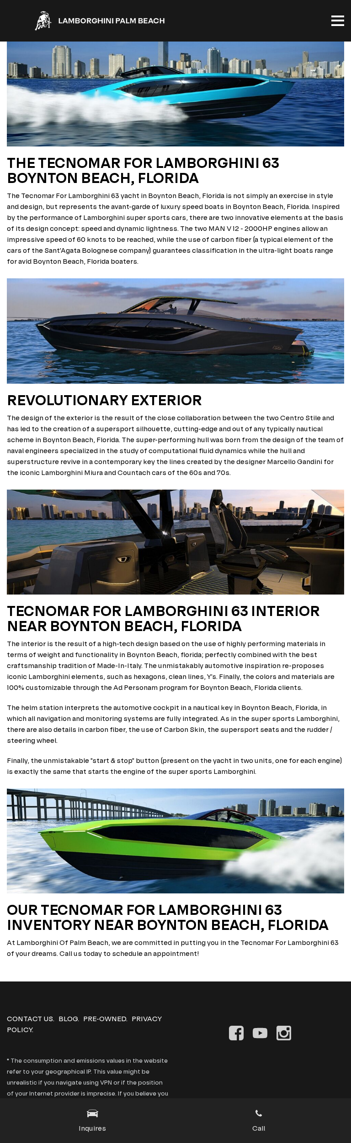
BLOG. (68, 1019)
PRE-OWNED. (105, 1019)
